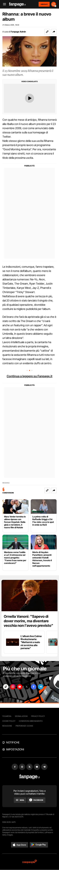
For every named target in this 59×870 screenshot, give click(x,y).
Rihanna (6, 483)
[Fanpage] (29, 776)
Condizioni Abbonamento (31, 721)
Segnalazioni (21, 716)
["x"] (26, 686)
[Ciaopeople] (29, 862)
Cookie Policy (8, 721)
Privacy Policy (38, 716)
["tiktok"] (5, 686)
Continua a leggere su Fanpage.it (29, 376)
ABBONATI (44, 4)
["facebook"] (33, 686)
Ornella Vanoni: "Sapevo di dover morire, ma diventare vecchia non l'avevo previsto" (28, 621)
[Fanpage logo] (17, 4)
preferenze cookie (24, 726)
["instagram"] (12, 686)
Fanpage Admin (18, 31)
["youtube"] (19, 686)
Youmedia (6, 716)
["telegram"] (40, 686)
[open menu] (3, 4)
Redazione (7, 726)
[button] (54, 31)
